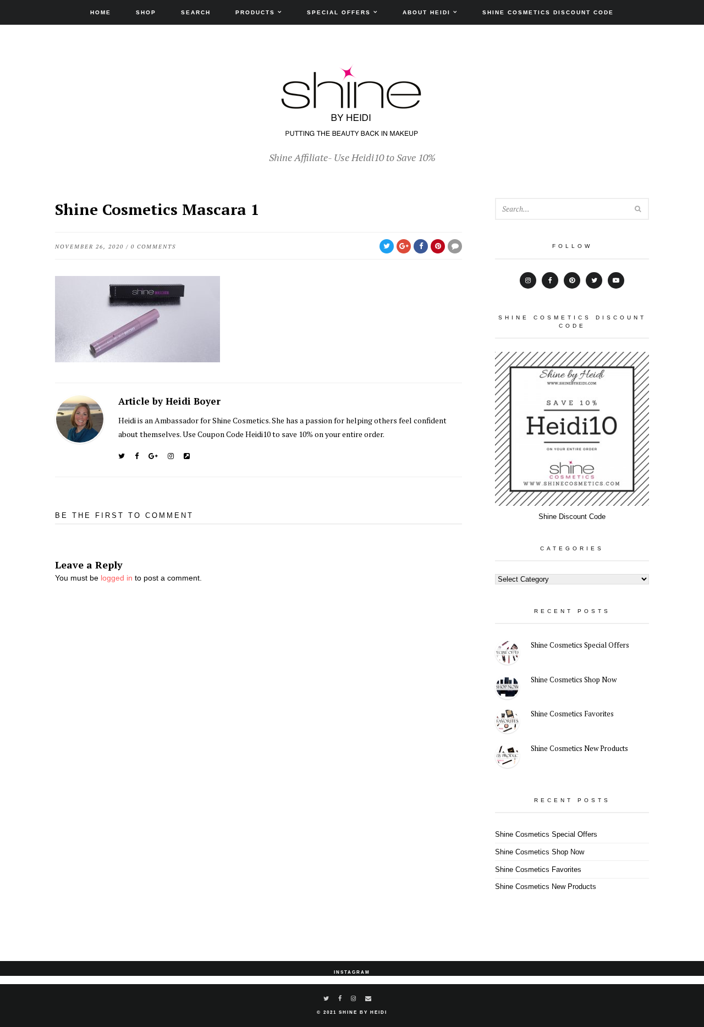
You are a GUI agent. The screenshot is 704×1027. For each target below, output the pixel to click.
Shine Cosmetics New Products (579, 748)
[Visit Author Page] (80, 419)
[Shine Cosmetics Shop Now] (507, 689)
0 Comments (153, 246)
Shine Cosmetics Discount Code (548, 12)
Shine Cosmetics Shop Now (574, 679)
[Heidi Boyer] (187, 456)
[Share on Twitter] (387, 246)
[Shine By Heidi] (352, 130)
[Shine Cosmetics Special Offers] (507, 654)
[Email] (368, 998)
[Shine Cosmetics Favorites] (507, 723)
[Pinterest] (572, 280)
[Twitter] (121, 456)
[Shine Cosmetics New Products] (507, 757)
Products (255, 12)
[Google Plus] (153, 456)
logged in (117, 577)
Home (100, 12)
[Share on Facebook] (421, 246)
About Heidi (426, 12)
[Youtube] (616, 280)
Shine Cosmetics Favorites (572, 714)
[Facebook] (137, 456)
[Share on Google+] (404, 246)
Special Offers (339, 12)
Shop (146, 12)
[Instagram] (171, 456)
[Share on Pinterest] (438, 246)
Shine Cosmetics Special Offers (580, 645)
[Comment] (455, 246)
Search (196, 12)
